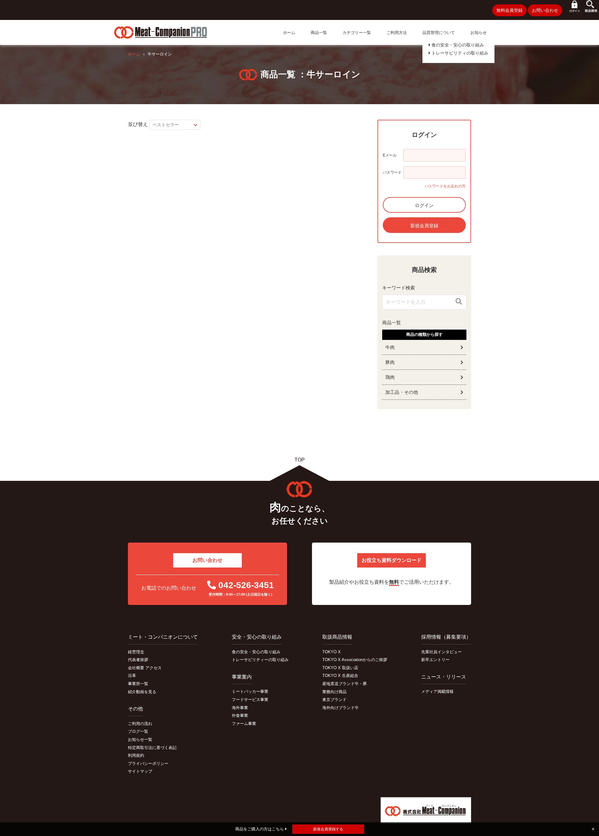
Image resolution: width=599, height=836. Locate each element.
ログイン (424, 205)
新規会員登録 (424, 225)
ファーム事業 (244, 723)
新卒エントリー (435, 659)
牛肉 (390, 347)
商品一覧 (319, 32)
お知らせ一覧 (140, 739)
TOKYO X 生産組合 (340, 675)
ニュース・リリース (443, 676)
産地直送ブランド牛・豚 (344, 683)
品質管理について (438, 32)
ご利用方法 (397, 32)
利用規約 (136, 755)
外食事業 (240, 715)
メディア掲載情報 (437, 691)
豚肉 (390, 362)
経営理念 (136, 652)
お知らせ (478, 32)
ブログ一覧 (138, 731)
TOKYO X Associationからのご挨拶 (354, 659)
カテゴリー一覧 (357, 32)
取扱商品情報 (337, 637)
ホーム (289, 32)
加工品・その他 (401, 392)
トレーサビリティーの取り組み (260, 659)
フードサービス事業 (250, 699)
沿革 (132, 675)
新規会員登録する (328, 829)
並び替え (138, 124)
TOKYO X (331, 652)
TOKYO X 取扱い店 (340, 667)
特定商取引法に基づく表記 (152, 747)
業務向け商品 (334, 691)
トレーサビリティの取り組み (459, 53)
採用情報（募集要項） (446, 637)
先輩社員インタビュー (441, 652)
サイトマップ (140, 771)
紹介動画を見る (142, 691)
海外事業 (240, 707)
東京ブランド (334, 699)
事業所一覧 (138, 683)
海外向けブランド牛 (340, 707)
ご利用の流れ (140, 723)
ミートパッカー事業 (250, 691)
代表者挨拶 (138, 659)
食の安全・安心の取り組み (457, 44)
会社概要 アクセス (145, 667)
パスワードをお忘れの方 (445, 186)
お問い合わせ (545, 10)
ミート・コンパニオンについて (163, 637)
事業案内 (242, 676)
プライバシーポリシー (148, 763)
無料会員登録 (509, 10)
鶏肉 (390, 377)
